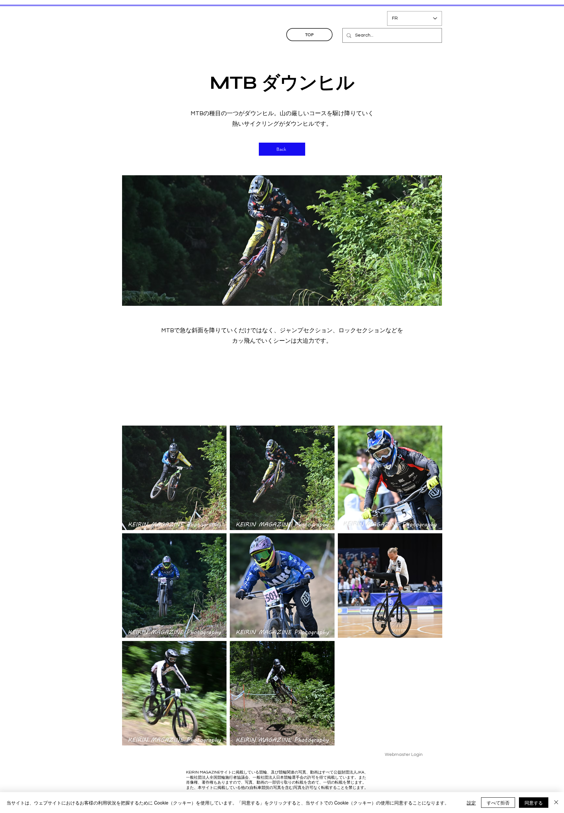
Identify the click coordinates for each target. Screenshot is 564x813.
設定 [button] (471, 802)
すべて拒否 (498, 802)
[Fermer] (556, 802)
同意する (534, 802)
